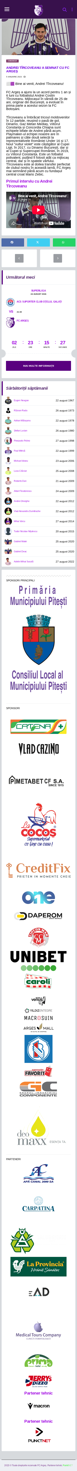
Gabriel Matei (20, 541)
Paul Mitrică (19, 450)
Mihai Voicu (19, 521)
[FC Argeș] (10, 322)
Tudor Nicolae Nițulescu (25, 531)
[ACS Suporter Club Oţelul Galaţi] (10, 301)
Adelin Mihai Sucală (23, 561)
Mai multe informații (38, 365)
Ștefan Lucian (20, 430)
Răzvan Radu (20, 410)
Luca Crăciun (20, 471)
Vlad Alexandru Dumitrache (27, 511)
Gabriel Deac (20, 551)
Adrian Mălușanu (22, 420)
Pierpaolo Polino (22, 440)
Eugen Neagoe (21, 400)
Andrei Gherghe (22, 501)
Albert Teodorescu (23, 491)
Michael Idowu (21, 461)
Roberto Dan (20, 481)
